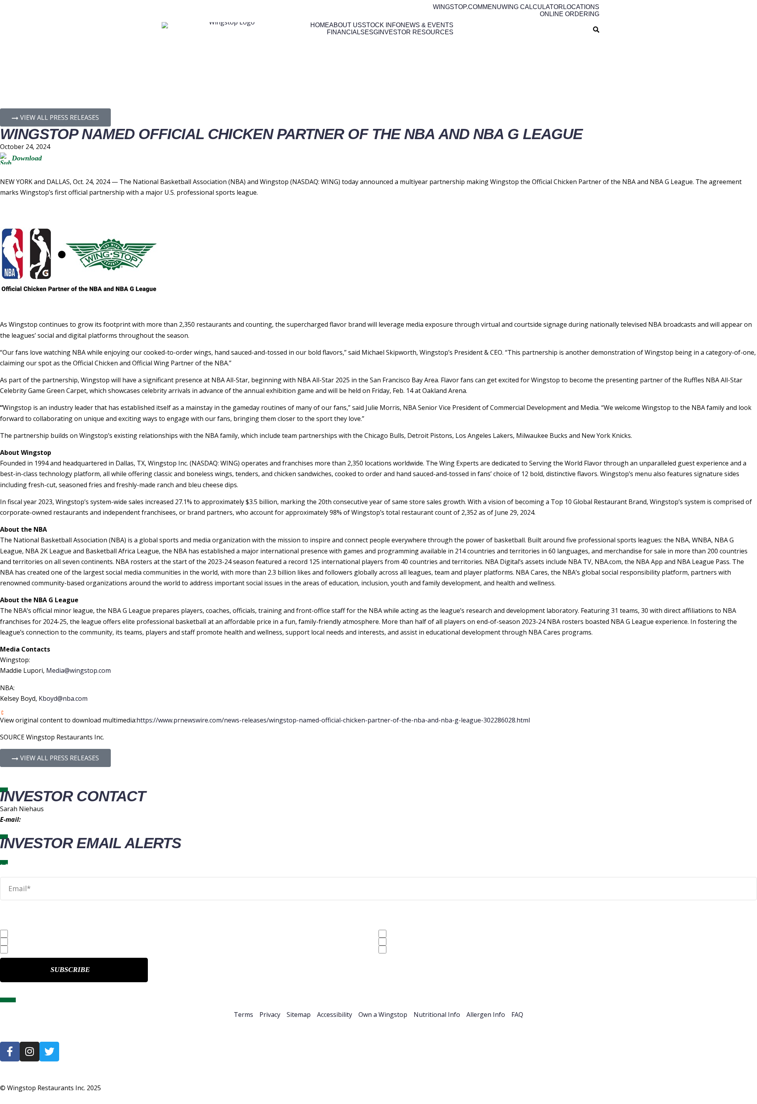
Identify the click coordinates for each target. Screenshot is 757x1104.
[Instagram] (29, 1051)
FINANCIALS (346, 32)
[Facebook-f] (10, 1051)
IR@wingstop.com (48, 819)
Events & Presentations (424, 949)
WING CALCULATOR (532, 7)
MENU (492, 7)
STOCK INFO (381, 25)
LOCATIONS (581, 7)
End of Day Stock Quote (47, 949)
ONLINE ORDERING (569, 14)
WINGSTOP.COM (458, 7)
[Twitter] (49, 1051)
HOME (319, 25)
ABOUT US (345, 25)
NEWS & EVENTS (427, 25)
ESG (371, 32)
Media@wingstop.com (78, 670)
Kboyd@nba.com (63, 698)
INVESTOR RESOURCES (415, 32)
